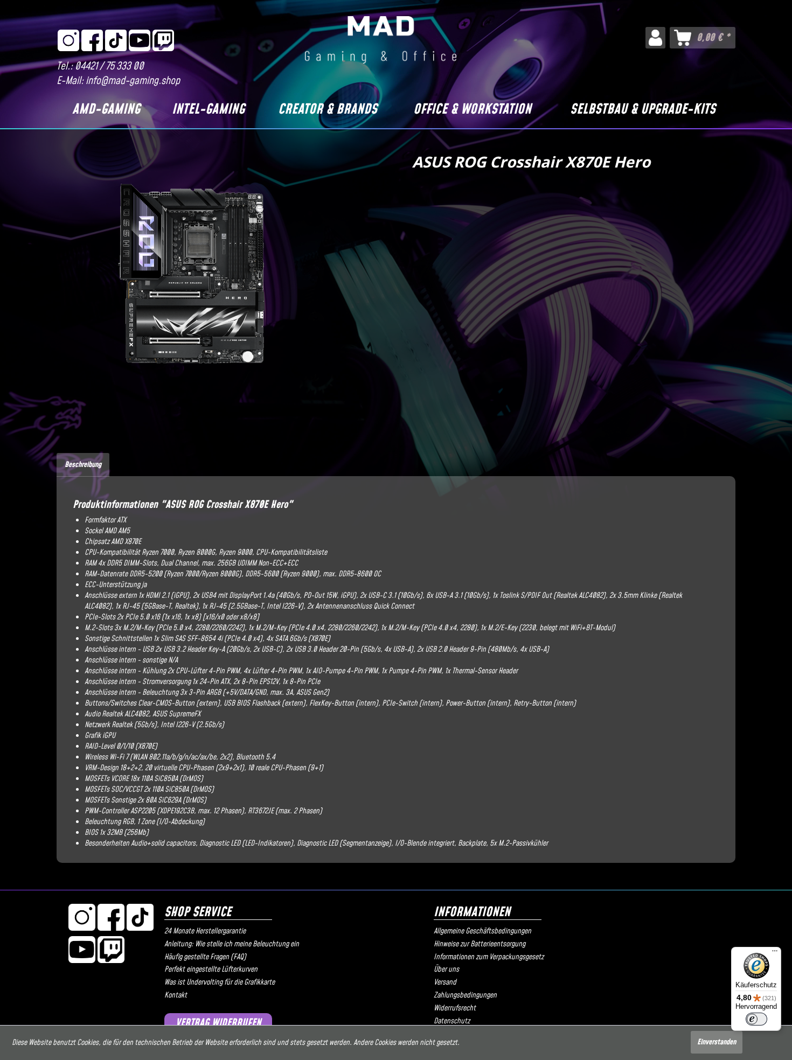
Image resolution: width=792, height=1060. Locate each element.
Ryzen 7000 (158, 552)
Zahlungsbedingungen (465, 995)
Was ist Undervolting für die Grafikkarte (219, 982)
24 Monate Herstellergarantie (205, 931)
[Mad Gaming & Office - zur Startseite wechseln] (380, 40)
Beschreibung (83, 464)
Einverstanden (716, 1042)
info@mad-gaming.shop (133, 81)
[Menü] (774, 953)
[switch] (756, 1019)
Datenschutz (452, 1021)
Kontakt (175, 995)
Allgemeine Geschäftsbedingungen (482, 931)
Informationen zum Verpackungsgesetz (489, 957)
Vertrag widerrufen (218, 1023)
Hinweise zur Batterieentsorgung (479, 944)
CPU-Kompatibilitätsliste (291, 552)
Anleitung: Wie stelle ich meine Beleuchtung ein (231, 944)
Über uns (446, 969)
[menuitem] (655, 37)
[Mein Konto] (655, 37)
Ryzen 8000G (196, 552)
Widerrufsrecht (455, 1008)
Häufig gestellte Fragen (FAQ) (205, 957)
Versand (445, 982)
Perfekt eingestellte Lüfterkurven (211, 969)
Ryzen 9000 (235, 552)
